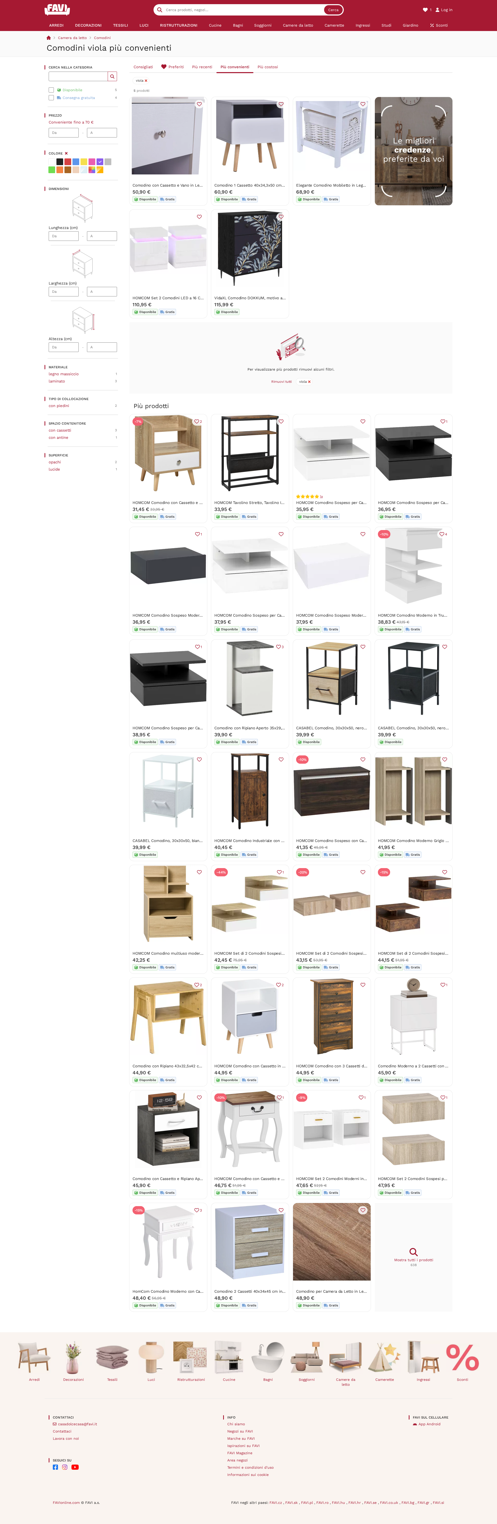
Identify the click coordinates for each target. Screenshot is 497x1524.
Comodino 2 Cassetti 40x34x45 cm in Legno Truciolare (264, 1291)
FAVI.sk (292, 1502)
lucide (54, 469)
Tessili (112, 1379)
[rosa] (92, 161)
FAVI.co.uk (389, 1502)
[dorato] (100, 169)
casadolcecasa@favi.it (77, 1424)
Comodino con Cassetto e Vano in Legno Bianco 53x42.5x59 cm (190, 185)
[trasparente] (84, 169)
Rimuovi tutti (281, 382)
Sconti (462, 1379)
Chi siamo (236, 1424)
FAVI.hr (355, 1502)
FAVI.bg (408, 1502)
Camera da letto (72, 38)
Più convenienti (235, 67)
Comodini (102, 38)
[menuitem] (56, 25)
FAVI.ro (323, 1502)
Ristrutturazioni (191, 1379)
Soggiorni (307, 1379)
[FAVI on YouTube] (75, 1467)
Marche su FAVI (241, 1438)
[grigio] (108, 161)
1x (321, 496)
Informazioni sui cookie (248, 1475)
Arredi (34, 1379)
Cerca (333, 10)
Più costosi (268, 67)
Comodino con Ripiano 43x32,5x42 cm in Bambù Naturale (185, 1066)
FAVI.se (371, 1502)
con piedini (59, 405)
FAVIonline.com (66, 1502)
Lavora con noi (66, 1438)
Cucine (229, 1379)
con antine (58, 437)
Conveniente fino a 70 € (71, 122)
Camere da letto (345, 1382)
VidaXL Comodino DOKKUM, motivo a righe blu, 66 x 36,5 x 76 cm (274, 298)
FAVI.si (438, 1502)
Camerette (384, 1379)
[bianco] (51, 161)
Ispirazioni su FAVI (243, 1446)
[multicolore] (92, 169)
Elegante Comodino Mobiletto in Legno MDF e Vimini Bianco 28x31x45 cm (363, 185)
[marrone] (67, 169)
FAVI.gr (424, 1502)
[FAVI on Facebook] (55, 1467)
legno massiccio (64, 374)
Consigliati (143, 67)
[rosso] (67, 161)
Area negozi (237, 1460)
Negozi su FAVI (240, 1431)
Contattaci (62, 1431)
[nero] (59, 161)
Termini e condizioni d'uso (250, 1467)
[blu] (75, 161)
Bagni (268, 1379)
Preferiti (176, 67)
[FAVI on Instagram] (64, 1467)
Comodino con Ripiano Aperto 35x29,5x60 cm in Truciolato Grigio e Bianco (282, 728)
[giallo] (84, 161)
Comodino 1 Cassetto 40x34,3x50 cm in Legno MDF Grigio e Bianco (275, 185)
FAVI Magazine (239, 1453)
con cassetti (60, 430)
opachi (55, 462)
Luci (151, 1379)
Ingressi (423, 1379)
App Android (430, 1424)
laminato (57, 381)
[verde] (51, 169)
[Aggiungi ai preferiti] (199, 104)
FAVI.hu (339, 1502)
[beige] (75, 169)
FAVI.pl (307, 1502)
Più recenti (202, 67)
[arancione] (59, 169)
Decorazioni (73, 1379)
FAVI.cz (276, 1502)
